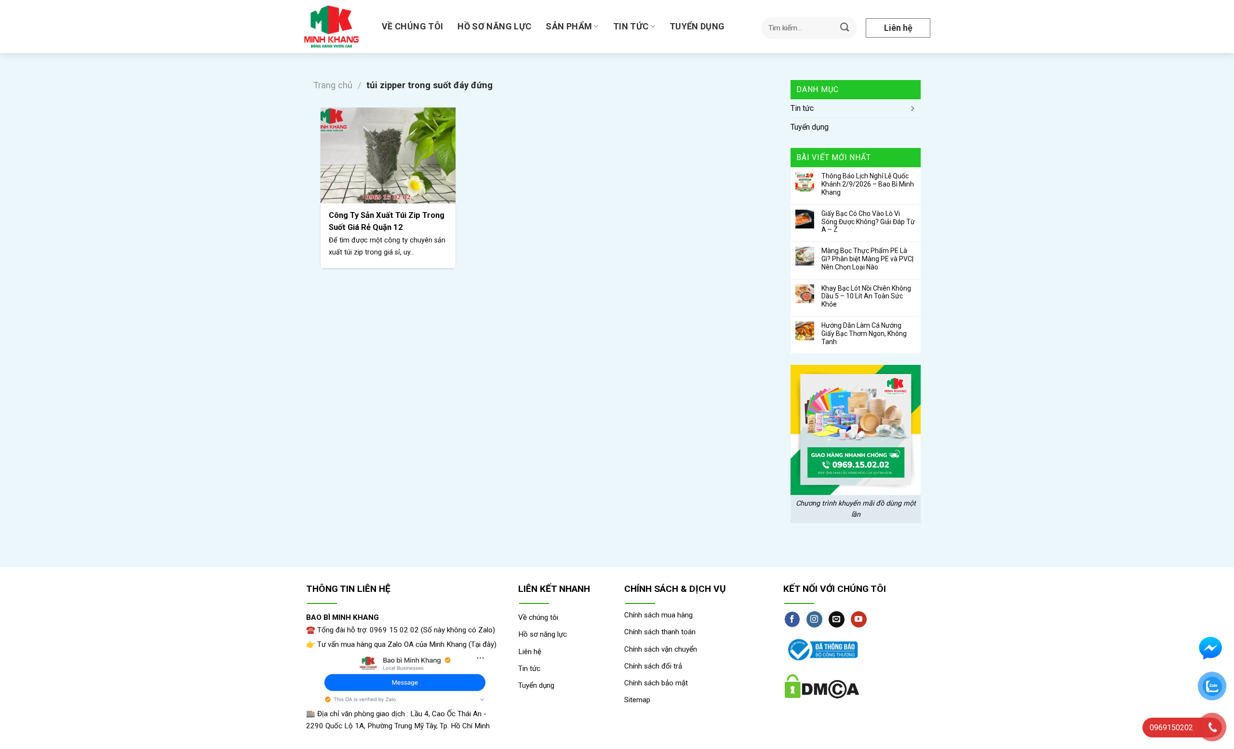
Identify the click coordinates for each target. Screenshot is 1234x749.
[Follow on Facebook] (792, 619)
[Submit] (845, 27)
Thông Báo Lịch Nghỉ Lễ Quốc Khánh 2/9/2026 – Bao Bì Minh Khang (867, 184)
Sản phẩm (569, 26)
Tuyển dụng (697, 26)
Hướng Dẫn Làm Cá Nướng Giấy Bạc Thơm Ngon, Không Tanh (864, 333)
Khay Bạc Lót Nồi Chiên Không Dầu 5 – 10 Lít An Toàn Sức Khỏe (866, 296)
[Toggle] (912, 108)
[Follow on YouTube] (859, 619)
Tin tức (631, 26)
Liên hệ (898, 28)
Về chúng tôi (412, 26)
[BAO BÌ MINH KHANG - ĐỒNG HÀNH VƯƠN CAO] (333, 26)
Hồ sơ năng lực (494, 26)
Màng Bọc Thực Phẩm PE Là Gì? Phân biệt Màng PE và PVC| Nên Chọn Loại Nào (867, 259)
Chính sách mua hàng (658, 615)
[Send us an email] (837, 619)
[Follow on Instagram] (814, 619)
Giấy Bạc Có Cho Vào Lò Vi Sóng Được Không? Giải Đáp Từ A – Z (868, 222)
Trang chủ (332, 85)
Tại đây (482, 644)
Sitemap (637, 700)
